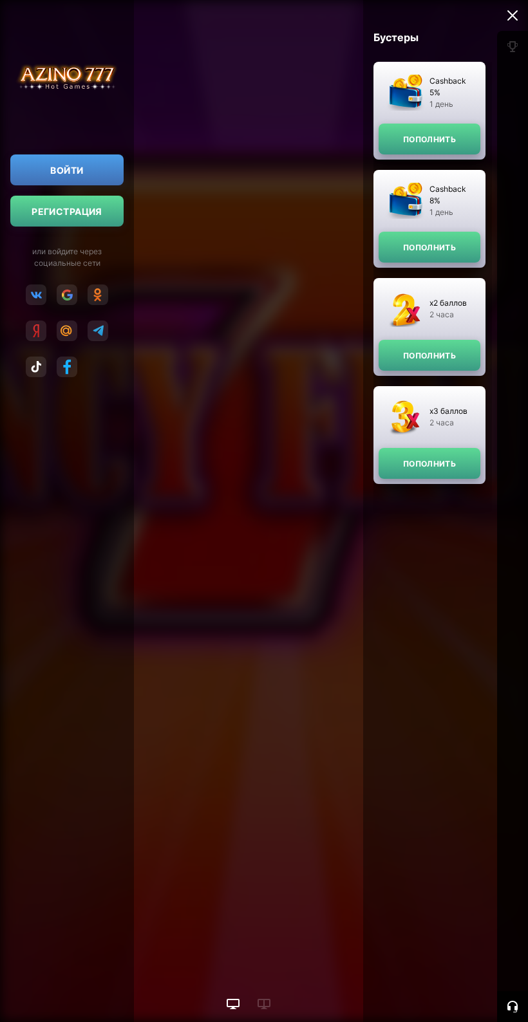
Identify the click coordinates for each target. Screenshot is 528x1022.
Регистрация (67, 211)
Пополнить (429, 139)
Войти (66, 170)
